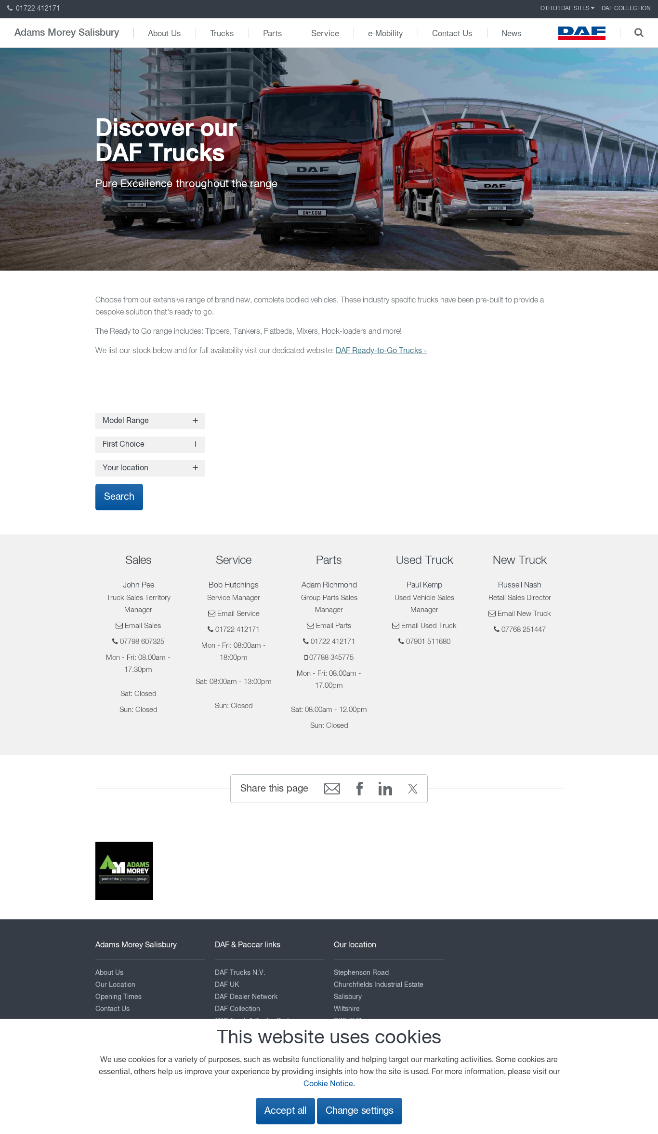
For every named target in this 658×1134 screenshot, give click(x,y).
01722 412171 (37, 8)
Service (325, 33)
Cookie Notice (328, 1084)
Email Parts (333, 625)
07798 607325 (142, 641)
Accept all (285, 1111)
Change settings (360, 1111)
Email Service (238, 613)
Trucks (222, 33)
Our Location (115, 985)
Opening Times (118, 997)
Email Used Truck (429, 625)
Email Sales (143, 625)
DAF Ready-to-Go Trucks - (381, 351)
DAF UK (227, 985)
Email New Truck (524, 613)
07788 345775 (331, 657)
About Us (164, 33)
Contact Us (452, 33)
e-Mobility (385, 33)
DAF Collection (626, 9)
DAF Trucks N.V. (240, 973)
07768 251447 (523, 629)
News (511, 33)
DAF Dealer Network (246, 997)
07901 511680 (428, 641)
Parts (272, 33)
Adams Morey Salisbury (66, 33)
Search (119, 497)
